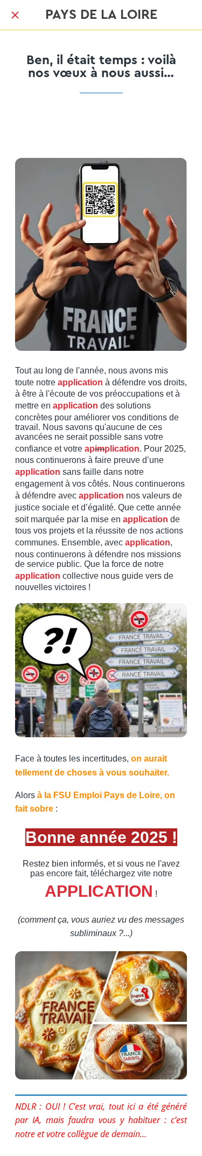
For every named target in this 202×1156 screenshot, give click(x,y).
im (100, 448)
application (80, 382)
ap (90, 448)
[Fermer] (15, 15)
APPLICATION (99, 891)
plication (122, 448)
